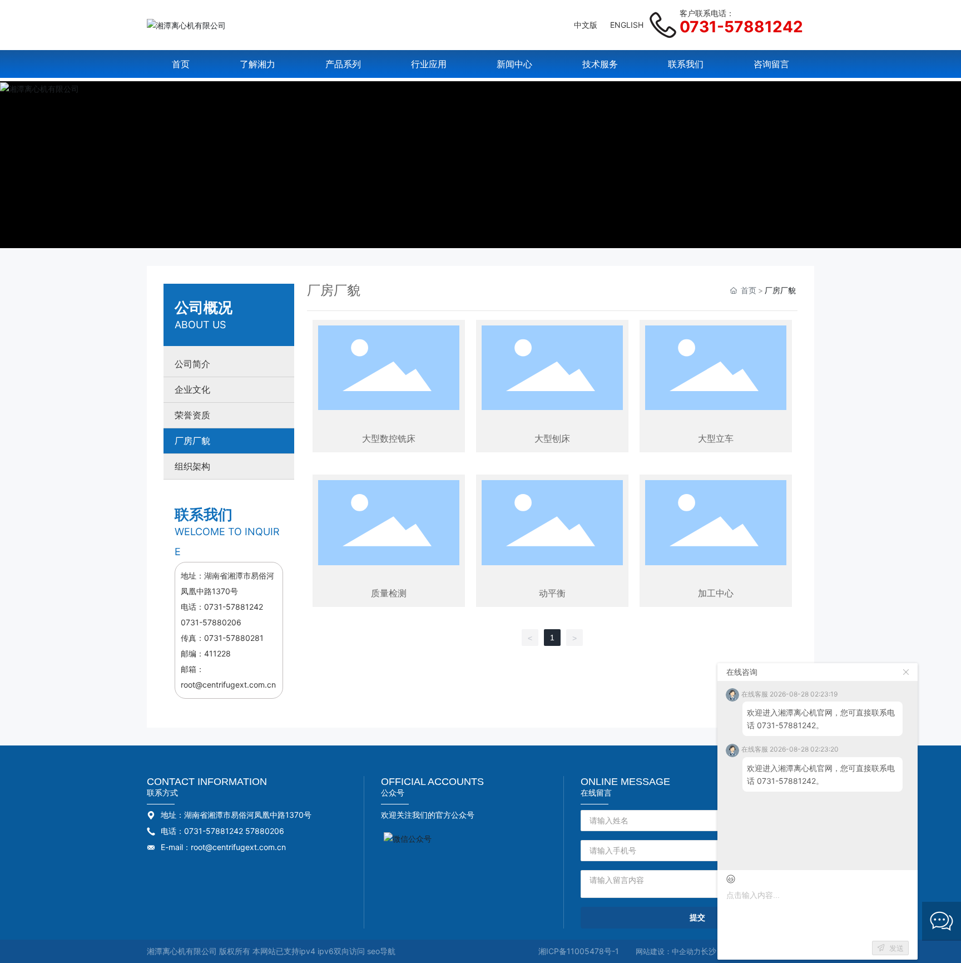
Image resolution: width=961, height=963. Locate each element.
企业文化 (192, 389)
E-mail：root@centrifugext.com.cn (223, 847)
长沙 (708, 951)
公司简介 (192, 364)
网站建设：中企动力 (668, 951)
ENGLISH (626, 24)
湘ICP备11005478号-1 (578, 951)
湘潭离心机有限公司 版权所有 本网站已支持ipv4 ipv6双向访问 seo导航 (271, 951)
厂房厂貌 (192, 441)
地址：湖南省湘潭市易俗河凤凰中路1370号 (236, 814)
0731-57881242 (741, 26)
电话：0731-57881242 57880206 (222, 831)
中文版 (585, 24)
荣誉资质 (192, 415)
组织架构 (192, 466)
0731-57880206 (211, 622)
